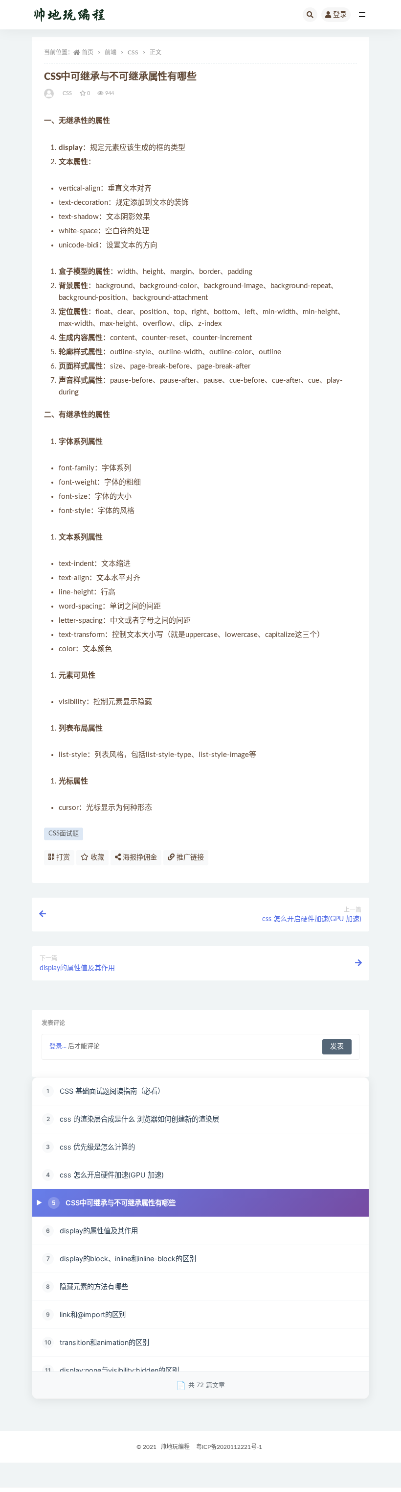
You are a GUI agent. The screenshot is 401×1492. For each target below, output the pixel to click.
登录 (340, 14)
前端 (110, 52)
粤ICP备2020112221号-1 (229, 1447)
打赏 (62, 857)
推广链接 (189, 857)
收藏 (96, 857)
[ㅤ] (49, 93)
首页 (87, 52)
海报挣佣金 (139, 857)
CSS (133, 52)
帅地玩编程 (175, 1447)
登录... (58, 1046)
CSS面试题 (63, 834)
